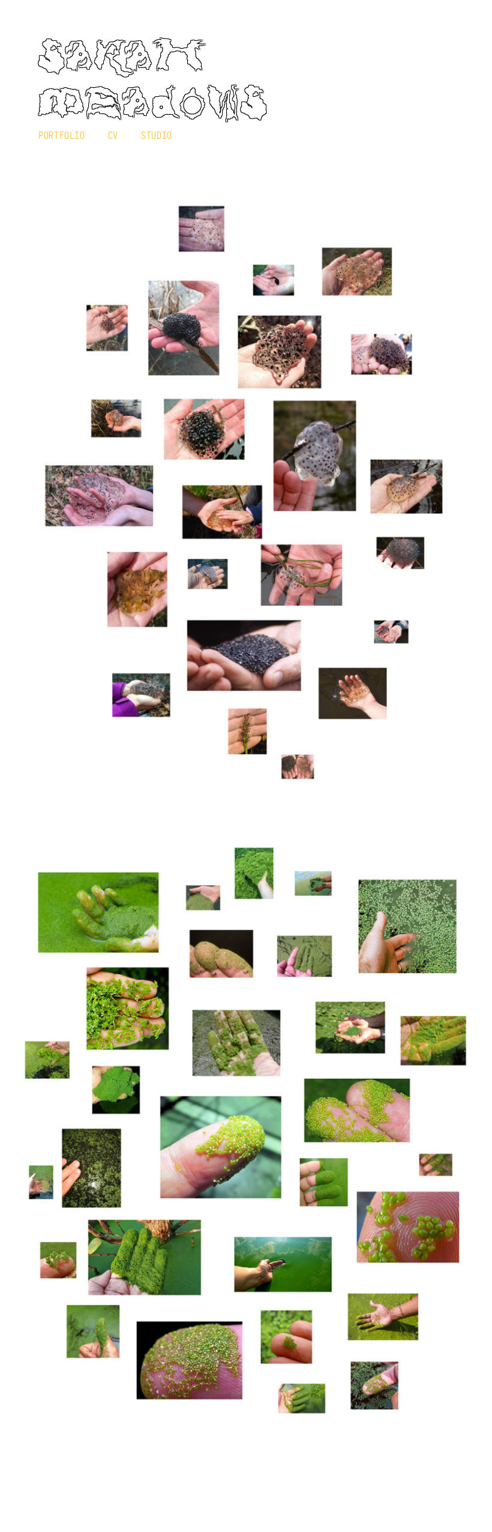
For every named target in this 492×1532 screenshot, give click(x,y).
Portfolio (61, 135)
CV (113, 135)
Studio (156, 135)
